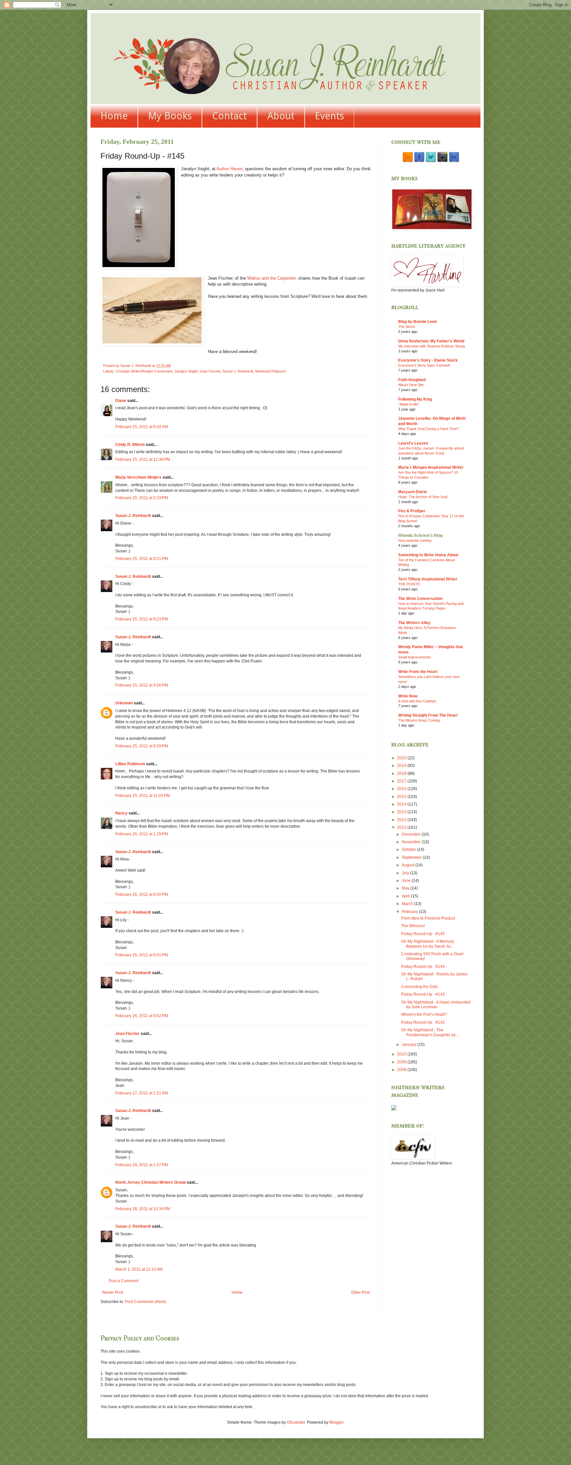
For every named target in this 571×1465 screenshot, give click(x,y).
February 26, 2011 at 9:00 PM (141, 894)
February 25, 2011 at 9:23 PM (141, 619)
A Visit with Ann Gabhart (417, 701)
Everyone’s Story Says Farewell (424, 365)
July (406, 873)
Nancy (121, 813)
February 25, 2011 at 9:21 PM (141, 558)
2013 (402, 812)
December (412, 834)
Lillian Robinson (130, 764)
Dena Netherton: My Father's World (431, 341)
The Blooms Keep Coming (419, 720)
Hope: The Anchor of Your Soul (422, 497)
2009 (402, 1062)
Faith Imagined (412, 379)
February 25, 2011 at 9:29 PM (141, 746)
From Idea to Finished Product (428, 918)
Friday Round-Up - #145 (423, 933)
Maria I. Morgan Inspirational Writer (431, 467)
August (408, 865)
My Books (170, 116)
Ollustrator (296, 1422)
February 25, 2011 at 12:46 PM (142, 459)
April (406, 896)
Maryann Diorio (412, 492)
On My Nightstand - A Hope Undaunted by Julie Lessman (436, 1004)
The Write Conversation (420, 598)
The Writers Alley (414, 622)
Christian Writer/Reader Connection (144, 371)
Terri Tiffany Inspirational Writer (427, 579)
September (412, 857)
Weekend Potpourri (270, 371)
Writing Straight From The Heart (428, 715)
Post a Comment (123, 1281)
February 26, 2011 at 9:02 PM (141, 1015)
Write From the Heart (418, 671)
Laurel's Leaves (413, 443)
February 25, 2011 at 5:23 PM (141, 497)
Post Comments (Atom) (145, 1301)
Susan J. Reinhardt (237, 371)
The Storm (406, 327)
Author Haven (229, 168)
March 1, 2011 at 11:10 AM (139, 1269)
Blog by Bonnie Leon (417, 321)
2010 (402, 1054)
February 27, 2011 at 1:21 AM (141, 1093)
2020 (402, 758)
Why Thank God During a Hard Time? (428, 429)
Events (329, 116)
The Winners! (413, 926)
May (406, 888)
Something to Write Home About (428, 555)
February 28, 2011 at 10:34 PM (142, 1209)
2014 (402, 804)
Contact (229, 116)
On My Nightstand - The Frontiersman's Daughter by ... (430, 1032)
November (412, 842)
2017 (402, 781)
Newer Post (112, 1292)
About (280, 116)
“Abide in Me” (408, 404)
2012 (402, 819)
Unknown (124, 703)
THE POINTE (409, 584)
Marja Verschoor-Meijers (138, 477)
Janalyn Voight (186, 371)
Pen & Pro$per (412, 511)
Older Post (360, 1292)
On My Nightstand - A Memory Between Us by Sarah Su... (427, 943)
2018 (402, 773)
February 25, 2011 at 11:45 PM (142, 795)
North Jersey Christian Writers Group (150, 1182)
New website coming (414, 540)
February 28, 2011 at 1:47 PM (141, 1165)
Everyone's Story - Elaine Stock (428, 360)
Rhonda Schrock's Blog (420, 535)
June (407, 880)
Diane (120, 400)
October (409, 849)
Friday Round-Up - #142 (423, 1022)
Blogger (336, 1422)
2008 (402, 1069)
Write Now (407, 696)
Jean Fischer (210, 371)
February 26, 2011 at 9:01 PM (141, 955)
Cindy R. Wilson (130, 444)
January (409, 1044)
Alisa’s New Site (411, 385)
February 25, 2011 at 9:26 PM (141, 685)
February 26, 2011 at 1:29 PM (141, 834)
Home (114, 116)
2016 (402, 788)
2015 (402, 796)
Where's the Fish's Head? (424, 1014)
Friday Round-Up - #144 (423, 966)
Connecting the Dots (419, 986)
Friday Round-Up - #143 (423, 994)
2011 (402, 827)
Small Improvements (414, 657)
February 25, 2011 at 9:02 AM (141, 426)
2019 (402, 765)
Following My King (415, 399)
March (408, 903)
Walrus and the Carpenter (271, 278)
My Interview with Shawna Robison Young (431, 346)
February (410, 911)
